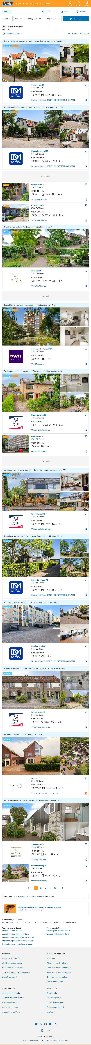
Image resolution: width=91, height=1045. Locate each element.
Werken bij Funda (54, 998)
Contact (50, 1012)
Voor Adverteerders (55, 1002)
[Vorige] (28, 888)
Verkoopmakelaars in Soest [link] (58, 934)
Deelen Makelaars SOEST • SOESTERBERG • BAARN (53, 100)
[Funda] (8, 3)
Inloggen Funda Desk (11, 1012)
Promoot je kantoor (10, 1002)
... (50, 888)
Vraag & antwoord (9, 977)
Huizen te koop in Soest (12, 931)
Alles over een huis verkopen (59, 967)
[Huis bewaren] (86, 85)
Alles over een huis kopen (57, 963)
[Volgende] (62, 888)
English (48, 1030)
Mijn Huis (51, 958)
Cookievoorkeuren (60, 1040)
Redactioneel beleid (55, 1007)
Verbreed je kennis (10, 1007)
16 (55, 888)
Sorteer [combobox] (80, 33)
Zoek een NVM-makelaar (12, 967)
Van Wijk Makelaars (39, 286)
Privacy (24, 1040)
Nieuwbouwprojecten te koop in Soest (18, 941)
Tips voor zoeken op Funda (58, 977)
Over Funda (52, 993)
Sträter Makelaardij (39, 199)
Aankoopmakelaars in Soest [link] (58, 931)
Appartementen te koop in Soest (15, 934)
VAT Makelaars (37, 364)
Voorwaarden (35, 1040)
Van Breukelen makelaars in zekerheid (47, 793)
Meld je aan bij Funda (11, 993)
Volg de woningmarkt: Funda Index (16, 972)
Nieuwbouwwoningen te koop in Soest (18, 937)
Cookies (47, 1040)
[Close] (10, 11)
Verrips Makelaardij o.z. (41, 430)
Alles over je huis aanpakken (59, 972)
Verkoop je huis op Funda (12, 958)
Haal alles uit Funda (55, 982)
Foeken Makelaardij (39, 451)
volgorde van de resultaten (31, 896)
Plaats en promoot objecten (13, 998)
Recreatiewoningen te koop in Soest (17, 944)
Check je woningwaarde (12, 963)
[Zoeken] (42, 11)
